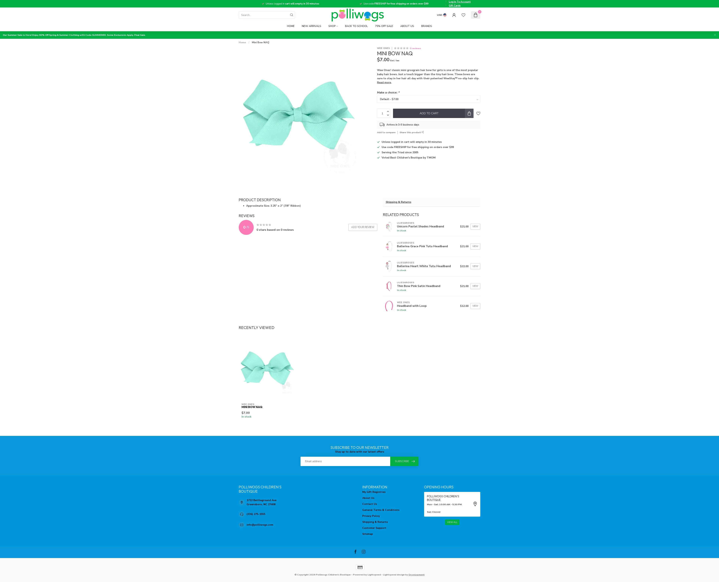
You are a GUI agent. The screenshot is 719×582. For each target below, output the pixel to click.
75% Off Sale (384, 26)
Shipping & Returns (398, 202)
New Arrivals (311, 26)
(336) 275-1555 (256, 514)
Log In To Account (460, 2)
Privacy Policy (371, 516)
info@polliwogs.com (260, 525)
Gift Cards (455, 5)
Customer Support (374, 528)
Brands (426, 26)
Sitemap (367, 534)
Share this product (410, 132)
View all (452, 522)
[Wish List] (463, 15)
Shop (332, 26)
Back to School (356, 26)
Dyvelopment (417, 574)
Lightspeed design (394, 574)
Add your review (362, 227)
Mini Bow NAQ (260, 42)
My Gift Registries (374, 492)
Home (291, 26)
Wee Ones (383, 48)
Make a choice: (388, 92)
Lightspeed (374, 574)
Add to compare (386, 132)
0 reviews (415, 48)
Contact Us (369, 504)
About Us (407, 26)
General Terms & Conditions (380, 510)
